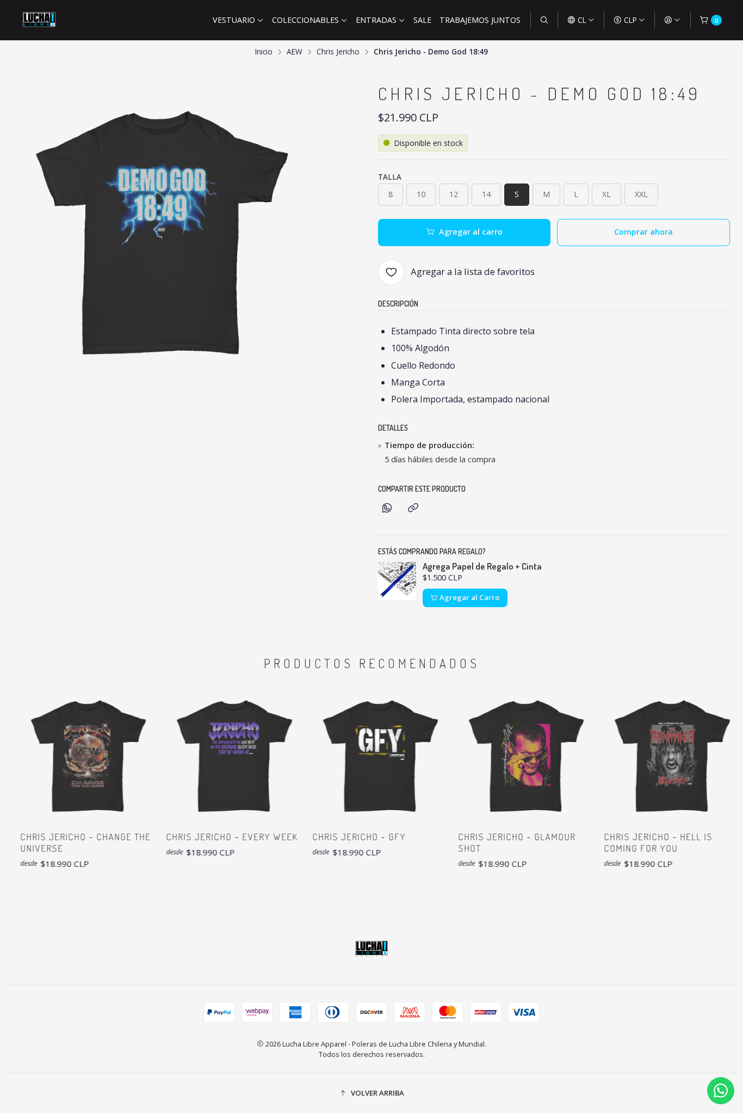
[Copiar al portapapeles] (413, 508)
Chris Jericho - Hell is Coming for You (640, 842)
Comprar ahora (643, 232)
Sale (422, 20)
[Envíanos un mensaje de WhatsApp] (720, 1090)
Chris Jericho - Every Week (213, 836)
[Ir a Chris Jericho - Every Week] (213, 755)
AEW (294, 52)
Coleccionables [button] (305, 20)
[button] (371, 1092)
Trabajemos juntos (480, 20)
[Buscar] (543, 20)
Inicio (264, 52)
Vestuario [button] (234, 20)
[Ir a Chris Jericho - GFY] (360, 755)
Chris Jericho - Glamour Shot (498, 842)
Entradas (376, 20)
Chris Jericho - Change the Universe (67, 842)
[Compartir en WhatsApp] (387, 508)
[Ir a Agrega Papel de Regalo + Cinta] (397, 581)
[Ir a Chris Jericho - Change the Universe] (68, 755)
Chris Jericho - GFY (340, 836)
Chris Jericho (338, 52)
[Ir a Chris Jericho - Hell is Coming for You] (652, 755)
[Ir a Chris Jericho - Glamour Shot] (505, 755)
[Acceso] (672, 20)
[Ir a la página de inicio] (39, 20)
